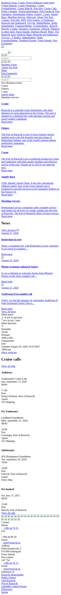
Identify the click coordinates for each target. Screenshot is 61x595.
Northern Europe (28, 40)
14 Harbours (48, 20)
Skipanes (24, 28)
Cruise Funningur (27, 5)
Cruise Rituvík (25, 8)
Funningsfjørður (24, 26)
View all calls (8, 366)
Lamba (14, 28)
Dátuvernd (6, 589)
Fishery (38, 14)
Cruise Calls (50, 8)
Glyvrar (31, 23)
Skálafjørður (8, 26)
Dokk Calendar (9, 11)
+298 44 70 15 (10, 528)
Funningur (35, 28)
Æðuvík (54, 26)
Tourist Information (29, 11)
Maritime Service (17, 17)
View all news (9, 230)
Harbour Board (39, 31)
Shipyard (32, 17)
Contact (6, 20)
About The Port (45, 17)
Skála (54, 23)
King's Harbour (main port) (40, 2)
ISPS (24, 20)
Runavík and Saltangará (14, 23)
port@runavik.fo (11, 542)
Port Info (39, 8)
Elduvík (46, 28)
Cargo (47, 14)
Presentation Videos (23, 14)
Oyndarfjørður (41, 26)
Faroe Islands (23, 31)
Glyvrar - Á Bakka (11, 37)
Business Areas (9, 2)
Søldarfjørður (43, 23)
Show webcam (9, 352)
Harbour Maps (25, 34)
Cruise (22, 2)
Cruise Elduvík (9, 5)
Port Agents (34, 20)
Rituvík (5, 28)
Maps (51, 31)
